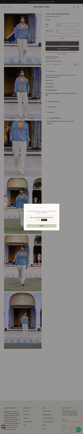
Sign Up (41, 226)
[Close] (57, 204)
